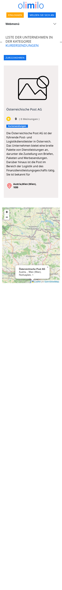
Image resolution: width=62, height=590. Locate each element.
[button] (47, 267)
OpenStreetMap (51, 281)
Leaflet (37, 281)
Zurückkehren (15, 57)
